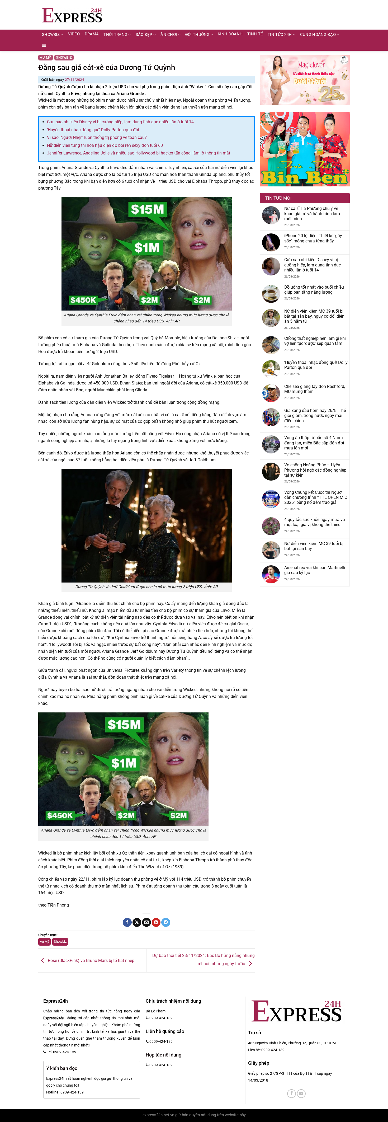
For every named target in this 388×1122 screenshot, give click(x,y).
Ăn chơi (168, 34)
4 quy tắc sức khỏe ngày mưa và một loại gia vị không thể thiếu (314, 522)
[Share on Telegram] (165, 922)
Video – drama (83, 34)
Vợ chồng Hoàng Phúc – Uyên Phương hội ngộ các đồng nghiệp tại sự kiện (315, 470)
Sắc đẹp (144, 34)
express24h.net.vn (158, 1115)
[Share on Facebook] (127, 922)
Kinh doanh (230, 34)
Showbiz (51, 34)
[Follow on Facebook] (291, 1093)
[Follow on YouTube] (301, 1093)
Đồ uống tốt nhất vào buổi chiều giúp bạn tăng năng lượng (314, 290)
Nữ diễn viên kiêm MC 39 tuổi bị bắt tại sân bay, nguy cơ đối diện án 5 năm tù (314, 316)
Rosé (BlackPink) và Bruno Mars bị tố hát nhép (90, 960)
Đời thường (197, 34)
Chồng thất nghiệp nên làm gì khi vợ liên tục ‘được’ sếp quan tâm (315, 341)
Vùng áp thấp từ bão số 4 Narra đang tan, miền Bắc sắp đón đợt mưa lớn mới (314, 442)
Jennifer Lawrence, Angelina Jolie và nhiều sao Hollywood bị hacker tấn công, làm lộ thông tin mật (138, 153)
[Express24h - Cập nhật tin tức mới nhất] (72, 14)
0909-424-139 (273, 1050)
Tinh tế (255, 34)
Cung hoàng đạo (318, 34)
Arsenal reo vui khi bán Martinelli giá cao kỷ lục (314, 570)
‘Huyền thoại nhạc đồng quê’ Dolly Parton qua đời (93, 129)
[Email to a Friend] (146, 922)
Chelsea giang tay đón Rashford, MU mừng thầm (314, 389)
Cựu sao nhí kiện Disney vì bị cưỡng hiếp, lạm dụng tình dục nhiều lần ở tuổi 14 (120, 121)
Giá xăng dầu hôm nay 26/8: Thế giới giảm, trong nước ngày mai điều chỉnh (315, 415)
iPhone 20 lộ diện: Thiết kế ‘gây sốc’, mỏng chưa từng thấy (313, 238)
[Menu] (44, 45)
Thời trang (115, 34)
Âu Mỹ (45, 57)
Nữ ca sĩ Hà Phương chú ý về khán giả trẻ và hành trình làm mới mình (312, 213)
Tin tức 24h (280, 34)
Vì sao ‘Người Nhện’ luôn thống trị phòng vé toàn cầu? (97, 137)
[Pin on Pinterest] (156, 922)
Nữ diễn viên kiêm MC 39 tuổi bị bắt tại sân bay (313, 546)
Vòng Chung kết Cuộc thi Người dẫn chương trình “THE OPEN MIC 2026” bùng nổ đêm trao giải (315, 497)
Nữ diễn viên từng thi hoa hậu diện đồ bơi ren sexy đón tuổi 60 (105, 145)
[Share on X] (137, 922)
